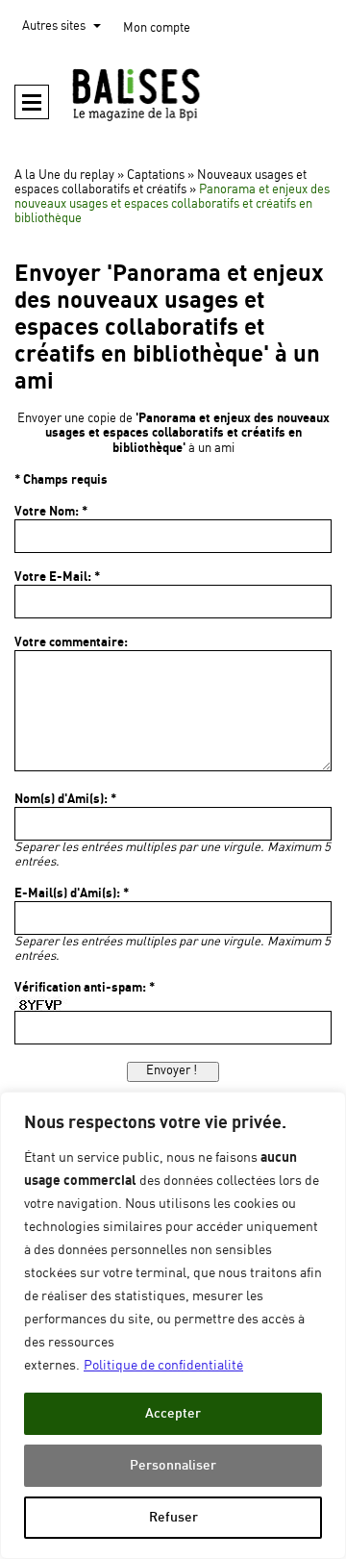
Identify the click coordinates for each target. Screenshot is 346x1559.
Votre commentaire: (71, 642)
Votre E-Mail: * (57, 577)
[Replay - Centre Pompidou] (173, 94)
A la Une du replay (64, 175)
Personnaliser (173, 1465)
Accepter (173, 1413)
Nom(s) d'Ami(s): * (65, 799)
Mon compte (156, 28)
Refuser (173, 1517)
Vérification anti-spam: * (84, 987)
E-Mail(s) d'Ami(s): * (71, 893)
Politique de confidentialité (163, 1365)
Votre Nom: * (50, 511)
